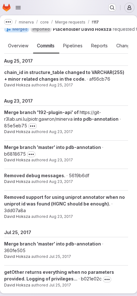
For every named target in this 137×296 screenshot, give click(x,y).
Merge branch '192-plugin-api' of (42, 112)
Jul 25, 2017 (60, 256)
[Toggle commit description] (32, 126)
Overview (18, 45)
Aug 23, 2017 (61, 131)
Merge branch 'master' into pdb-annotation (52, 147)
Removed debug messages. (34, 175)
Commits (45, 45)
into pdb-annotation (96, 119)
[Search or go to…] (112, 7)
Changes (125, 45)
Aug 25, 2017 (61, 85)
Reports (99, 45)
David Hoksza (17, 85)
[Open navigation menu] (18, 8)
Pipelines (73, 45)
